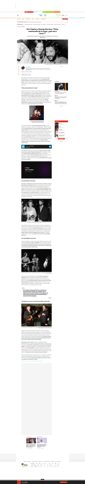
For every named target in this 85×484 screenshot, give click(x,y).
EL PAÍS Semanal (51, 464)
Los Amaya (63, 24)
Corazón (23, 26)
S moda (48, 466)
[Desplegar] (42, 479)
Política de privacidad (34, 461)
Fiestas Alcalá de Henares (28, 24)
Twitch (46, 452)
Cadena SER (49, 463)
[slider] (42, 480)
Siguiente (47, 482)
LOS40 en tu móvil (53, 461)
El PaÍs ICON (44, 466)
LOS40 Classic (19, 26)
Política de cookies (40, 461)
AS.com (52, 463)
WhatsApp (18, 71)
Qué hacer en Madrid (50, 24)
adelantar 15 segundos (45, 482)
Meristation (56, 466)
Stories (48, 452)
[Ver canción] (57, 124)
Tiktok (39, 452)
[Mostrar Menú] (18, 15)
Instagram (37, 452)
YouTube (40, 452)
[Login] (67, 15)
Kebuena (57, 464)
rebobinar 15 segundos (39, 482)
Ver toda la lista (61, 138)
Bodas (26, 361)
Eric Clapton (23, 77)
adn (55, 463)
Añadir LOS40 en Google (27, 74)
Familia (38, 361)
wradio (41, 464)
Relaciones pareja (34, 361)
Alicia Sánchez (28, 67)
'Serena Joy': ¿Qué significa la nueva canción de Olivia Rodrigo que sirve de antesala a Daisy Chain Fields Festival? (61, 102)
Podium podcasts (40, 466)
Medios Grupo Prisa (24, 466)
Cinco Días (44, 464)
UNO (38, 464)
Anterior (37, 482)
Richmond (32, 466)
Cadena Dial (48, 464)
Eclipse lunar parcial (57, 24)
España (63, 15)
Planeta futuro (54, 464)
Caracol (58, 463)
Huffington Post (33, 464)
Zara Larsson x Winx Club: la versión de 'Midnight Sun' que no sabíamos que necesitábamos (61, 97)
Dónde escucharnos (58, 461)
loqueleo (52, 466)
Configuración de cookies (47, 461)
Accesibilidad (29, 461)
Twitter (18, 69)
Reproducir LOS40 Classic (50, 146)
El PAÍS (32, 463)
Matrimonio (29, 361)
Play (42, 482)
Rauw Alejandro (43, 24)
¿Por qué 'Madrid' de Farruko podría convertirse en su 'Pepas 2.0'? (60, 93)
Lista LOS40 (57, 121)
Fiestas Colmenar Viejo (36, 24)
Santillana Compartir (45, 463)
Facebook (18, 67)
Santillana (41, 463)
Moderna (36, 466)
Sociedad (41, 361)
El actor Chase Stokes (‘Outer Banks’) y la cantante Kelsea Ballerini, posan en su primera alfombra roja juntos (31, 445)
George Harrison (24, 79)
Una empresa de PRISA (24, 464)
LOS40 (42, 15)
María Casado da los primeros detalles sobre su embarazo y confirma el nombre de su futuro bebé (41, 445)
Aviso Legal (25, 461)
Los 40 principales (36, 463)
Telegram (18, 74)
